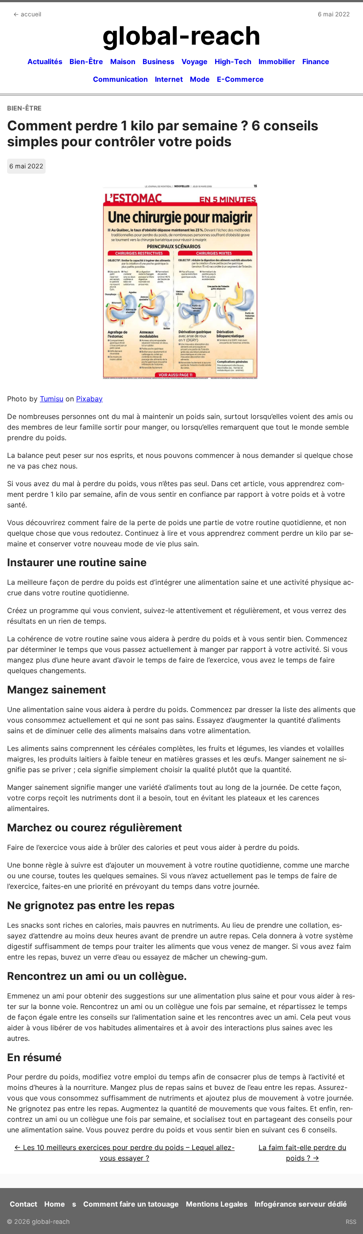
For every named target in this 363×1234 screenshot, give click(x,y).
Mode (200, 79)
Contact (23, 1204)
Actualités (44, 61)
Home (54, 1204)
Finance (315, 61)
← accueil (27, 14)
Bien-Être (86, 61)
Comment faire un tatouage (131, 1204)
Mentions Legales (216, 1204)
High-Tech (233, 61)
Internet (169, 79)
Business (158, 61)
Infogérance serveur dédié (301, 1204)
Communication (120, 79)
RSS (351, 1221)
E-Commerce (240, 79)
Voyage (195, 61)
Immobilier (277, 61)
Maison (122, 61)
